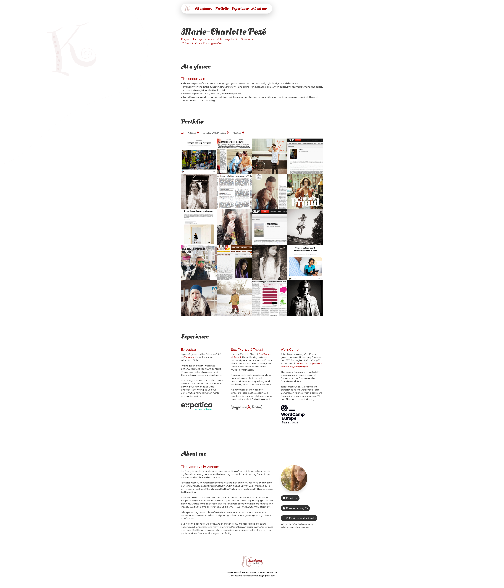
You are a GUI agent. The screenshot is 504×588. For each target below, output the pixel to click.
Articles (193, 133)
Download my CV (297, 508)
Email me (292, 498)
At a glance (203, 8)
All (182, 133)
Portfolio (222, 8)
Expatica (189, 357)
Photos (238, 133)
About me (259, 8)
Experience (240, 8)
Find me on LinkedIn (302, 518)
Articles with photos (215, 133)
